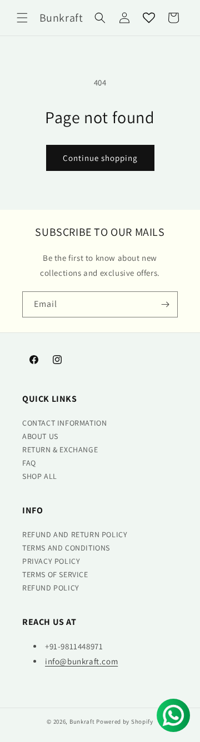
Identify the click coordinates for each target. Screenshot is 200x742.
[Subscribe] (165, 304)
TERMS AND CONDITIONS (66, 548)
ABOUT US (40, 436)
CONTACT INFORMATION (64, 423)
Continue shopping (100, 158)
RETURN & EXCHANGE (60, 450)
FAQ (29, 463)
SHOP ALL (39, 476)
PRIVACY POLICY (51, 561)
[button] (22, 18)
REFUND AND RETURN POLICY (74, 534)
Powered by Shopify (124, 721)
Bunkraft (82, 721)
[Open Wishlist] (149, 18)
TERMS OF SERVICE (55, 574)
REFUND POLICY (50, 588)
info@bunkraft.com (81, 661)
